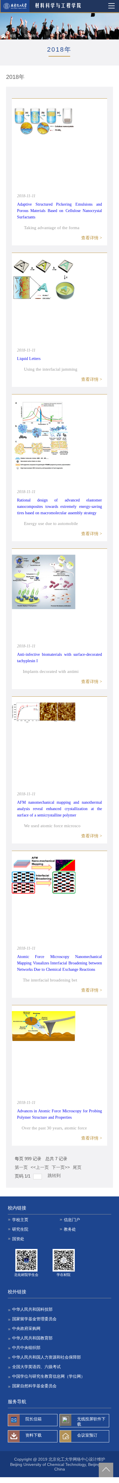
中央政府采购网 (26, 1328)
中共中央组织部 (26, 1347)
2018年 (30, 36)
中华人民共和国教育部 (32, 1338)
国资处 (18, 1238)
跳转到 (55, 1175)
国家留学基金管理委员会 (34, 1319)
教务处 (70, 1229)
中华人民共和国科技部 (32, 1309)
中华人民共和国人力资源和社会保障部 (46, 1357)
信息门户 (72, 1219)
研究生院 (20, 1229)
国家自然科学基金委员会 (34, 1386)
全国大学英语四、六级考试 (36, 1366)
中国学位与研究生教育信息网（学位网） (48, 1376)
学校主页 (20, 1219)
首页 (12, 36)
